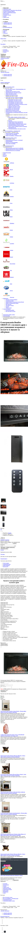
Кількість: (3, 544)
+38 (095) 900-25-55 (7, 23)
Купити (14, 543)
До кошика (3, 547)
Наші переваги (6, 565)
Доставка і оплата (7, 14)
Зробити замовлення (5, 82)
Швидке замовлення (10, 547)
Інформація (5, 298)
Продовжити (3, 691)
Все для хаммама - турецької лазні (10, 898)
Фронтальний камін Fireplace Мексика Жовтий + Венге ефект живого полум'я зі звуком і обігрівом (13, 756)
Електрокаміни (6, 315)
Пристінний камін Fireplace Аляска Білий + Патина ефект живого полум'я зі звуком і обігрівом (13, 712)
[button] (3, 38)
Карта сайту (5, 890)
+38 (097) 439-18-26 (7, 22)
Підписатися (15, 880)
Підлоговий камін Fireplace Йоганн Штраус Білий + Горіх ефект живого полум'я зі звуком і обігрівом (13, 775)
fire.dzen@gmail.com (7, 27)
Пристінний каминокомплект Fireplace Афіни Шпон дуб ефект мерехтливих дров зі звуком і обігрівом (13, 835)
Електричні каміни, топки (9, 314)
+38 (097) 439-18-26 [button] (5, 910)
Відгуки (5, 155)
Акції (4, 153)
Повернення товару (7, 889)
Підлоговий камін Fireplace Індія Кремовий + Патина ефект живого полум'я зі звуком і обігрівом (14, 814)
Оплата (4, 16)
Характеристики (6, 564)
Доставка (5, 49)
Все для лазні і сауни (7, 897)
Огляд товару (6, 563)
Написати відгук (4, 644)
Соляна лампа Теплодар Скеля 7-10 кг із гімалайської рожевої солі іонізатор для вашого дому (12, 735)
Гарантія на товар (7, 9)
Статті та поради (7, 309)
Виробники (5, 891)
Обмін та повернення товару (9, 12)
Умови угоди (6, 17)
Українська (3, 56)
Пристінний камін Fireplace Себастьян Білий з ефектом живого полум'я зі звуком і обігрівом (13, 792)
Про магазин (6, 13)
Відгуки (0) (5, 566)
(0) (1, 529)
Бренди (4, 156)
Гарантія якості (4, 558)
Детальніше (3, 861)
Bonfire (9, 533)
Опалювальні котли (7, 899)
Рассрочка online (4, 548)
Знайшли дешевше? (5, 539)
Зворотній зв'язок (7, 152)
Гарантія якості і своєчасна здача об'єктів (12, 10)
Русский (8, 56)
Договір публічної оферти (9, 11)
